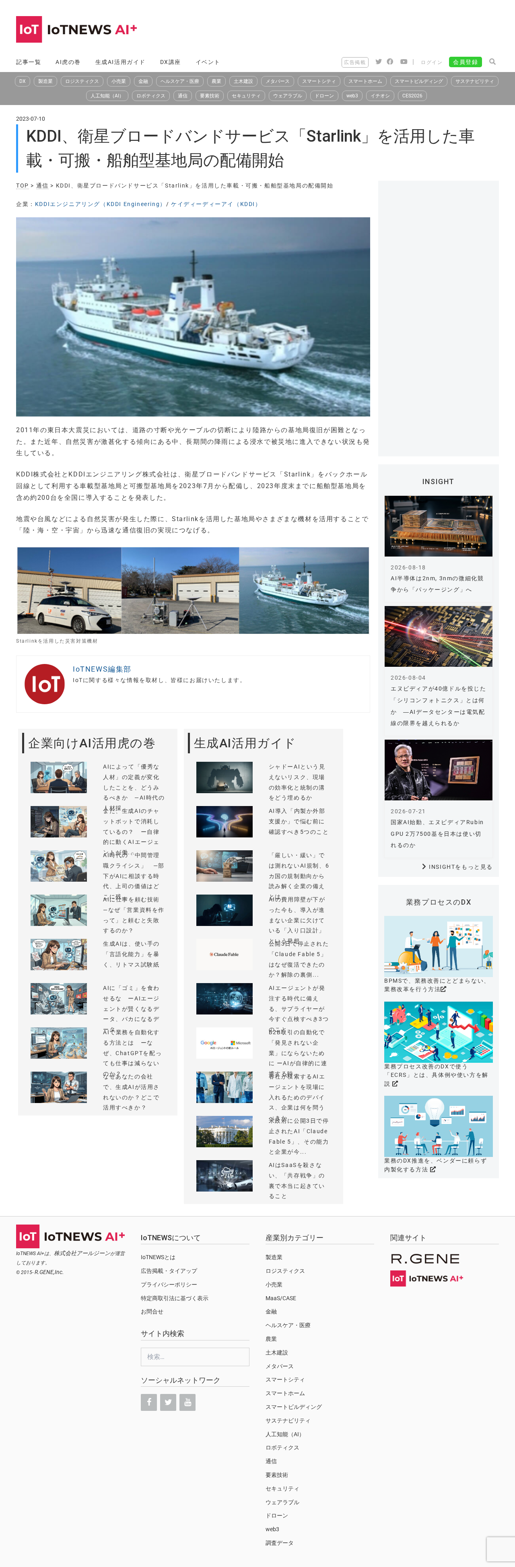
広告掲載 (355, 62)
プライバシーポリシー (169, 1284)
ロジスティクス (82, 81)
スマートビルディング (419, 81)
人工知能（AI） (107, 96)
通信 (182, 96)
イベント (208, 62)
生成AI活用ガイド (120, 62)
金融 (143, 81)
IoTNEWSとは (158, 1257)
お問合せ (152, 1311)
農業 (216, 81)
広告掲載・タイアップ (169, 1271)
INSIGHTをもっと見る (461, 867)
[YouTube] (187, 1402)
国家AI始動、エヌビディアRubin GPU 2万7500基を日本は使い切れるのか (437, 834)
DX (22, 81)
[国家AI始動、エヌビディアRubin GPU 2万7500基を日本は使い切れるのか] (438, 770)
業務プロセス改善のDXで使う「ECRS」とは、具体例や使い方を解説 (436, 1075)
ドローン (324, 96)
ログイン (432, 62)
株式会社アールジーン (82, 1253)
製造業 (45, 81)
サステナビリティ (474, 81)
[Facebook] (149, 1402)
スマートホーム (365, 81)
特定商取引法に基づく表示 (174, 1298)
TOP (22, 185)
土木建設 (243, 81)
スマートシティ (319, 81)
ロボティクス (150, 96)
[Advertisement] (352, 30)
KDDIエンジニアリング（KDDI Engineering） (100, 204)
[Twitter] (168, 1402)
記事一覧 (28, 62)
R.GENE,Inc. (49, 1272)
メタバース (278, 81)
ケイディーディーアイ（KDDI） (216, 204)
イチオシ (380, 96)
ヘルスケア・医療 (180, 81)
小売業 (118, 81)
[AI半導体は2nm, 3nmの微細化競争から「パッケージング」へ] (438, 526)
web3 (352, 96)
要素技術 (209, 96)
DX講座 (170, 62)
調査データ (280, 1543)
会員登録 (465, 62)
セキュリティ (246, 96)
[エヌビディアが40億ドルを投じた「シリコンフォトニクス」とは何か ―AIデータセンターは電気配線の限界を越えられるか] (438, 636)
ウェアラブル (287, 96)
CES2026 (412, 96)
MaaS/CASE (281, 1298)
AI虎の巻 (68, 62)
